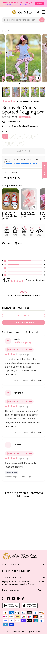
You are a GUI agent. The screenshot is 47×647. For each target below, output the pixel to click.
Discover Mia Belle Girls (17, 571)
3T (12, 136)
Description (11, 173)
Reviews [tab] (8, 308)
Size (4, 132)
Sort (19, 332)
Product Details (14, 178)
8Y (12, 143)
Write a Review (30, 323)
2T (5, 136)
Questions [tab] (23, 308)
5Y (27, 136)
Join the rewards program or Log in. (21, 164)
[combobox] (23, 20)
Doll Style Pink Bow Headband (28, 213)
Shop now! (40, 3)
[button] (9, 101)
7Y (5, 143)
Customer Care (11, 565)
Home (4, 31)
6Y (35, 136)
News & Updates (12, 577)
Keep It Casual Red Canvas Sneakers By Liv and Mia (9, 215)
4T (20, 136)
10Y (20, 143)
